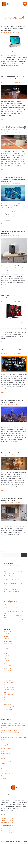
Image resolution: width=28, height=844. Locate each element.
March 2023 (7, 638)
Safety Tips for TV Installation (11, 579)
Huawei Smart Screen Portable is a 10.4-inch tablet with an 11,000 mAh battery (13, 29)
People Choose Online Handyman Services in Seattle (13, 401)
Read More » (4, 69)
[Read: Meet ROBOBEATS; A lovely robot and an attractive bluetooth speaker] (14, 91)
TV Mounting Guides (9, 707)
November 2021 (8, 670)
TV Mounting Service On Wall (16, 619)
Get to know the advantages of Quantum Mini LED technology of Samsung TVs (13, 179)
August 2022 (7, 653)
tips (4, 699)
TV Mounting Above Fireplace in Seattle (12, 723)
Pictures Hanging (8, 694)
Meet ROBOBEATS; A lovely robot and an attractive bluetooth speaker (13, 79)
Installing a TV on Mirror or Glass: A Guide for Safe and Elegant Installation (13, 573)
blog (2, 354)
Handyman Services (9, 689)
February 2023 (8, 641)
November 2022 (8, 646)
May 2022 (6, 661)
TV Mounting (5, 502)
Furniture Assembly (9, 687)
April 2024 (6, 636)
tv (4, 354)
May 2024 (6, 633)
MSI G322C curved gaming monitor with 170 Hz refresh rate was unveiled (13, 298)
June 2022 (6, 658)
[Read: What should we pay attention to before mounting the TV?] (14, 513)
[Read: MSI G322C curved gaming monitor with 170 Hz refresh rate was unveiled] (14, 311)
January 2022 (7, 665)
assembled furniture (9, 682)
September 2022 (8, 651)
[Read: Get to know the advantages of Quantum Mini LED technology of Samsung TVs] (13, 193)
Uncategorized (5, 32)
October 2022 (7, 648)
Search (3, 552)
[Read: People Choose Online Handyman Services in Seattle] (14, 414)
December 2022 (8, 643)
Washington (7, 712)
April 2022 (6, 663)
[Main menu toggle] (25, 4)
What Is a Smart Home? (10, 453)
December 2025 (8, 631)
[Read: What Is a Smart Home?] (14, 463)
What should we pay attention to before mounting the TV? (13, 499)
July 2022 (6, 656)
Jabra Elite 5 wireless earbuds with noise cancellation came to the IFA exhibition (13, 129)
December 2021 (8, 668)
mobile (5, 692)
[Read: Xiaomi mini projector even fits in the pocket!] (14, 250)
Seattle (5, 697)
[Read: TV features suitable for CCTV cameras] (14, 364)
